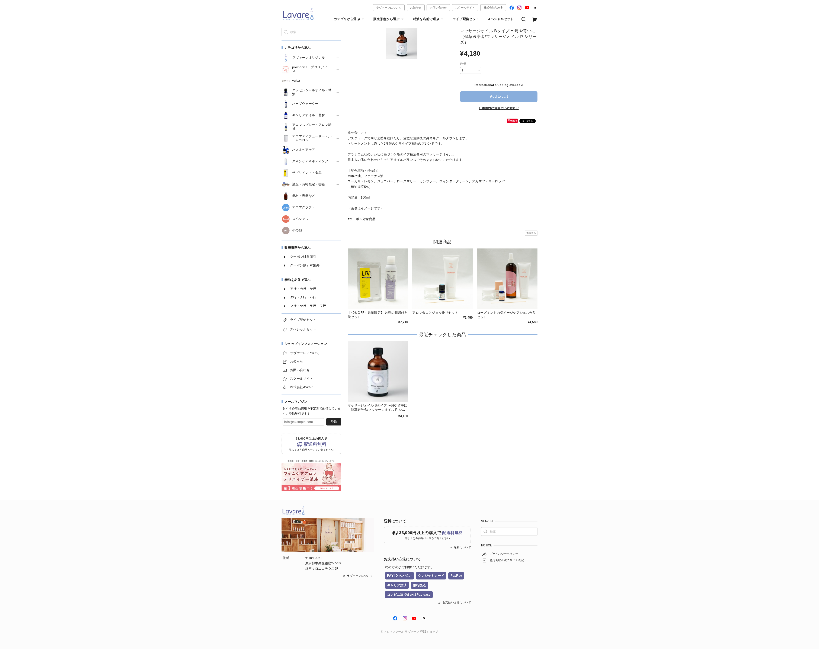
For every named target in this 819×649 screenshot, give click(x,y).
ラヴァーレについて (388, 7)
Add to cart (499, 96)
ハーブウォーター (305, 103)
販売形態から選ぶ (386, 19)
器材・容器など (303, 195)
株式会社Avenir (493, 7)
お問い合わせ (438, 7)
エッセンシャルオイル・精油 (311, 92)
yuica (296, 80)
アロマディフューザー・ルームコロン (311, 138)
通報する (531, 233)
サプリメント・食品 (307, 172)
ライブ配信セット (466, 19)
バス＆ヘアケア (303, 149)
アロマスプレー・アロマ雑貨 (311, 126)
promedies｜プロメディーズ (311, 69)
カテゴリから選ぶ (347, 19)
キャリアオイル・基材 (308, 115)
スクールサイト (465, 7)
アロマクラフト (303, 207)
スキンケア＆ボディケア (310, 161)
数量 (463, 63)
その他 (297, 230)
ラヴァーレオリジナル (308, 57)
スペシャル (300, 219)
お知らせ (415, 7)
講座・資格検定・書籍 (308, 184)
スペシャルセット (500, 19)
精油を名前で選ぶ (426, 19)
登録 (334, 421)
